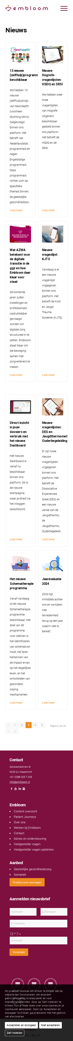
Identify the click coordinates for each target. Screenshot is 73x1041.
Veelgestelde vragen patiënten (34, 849)
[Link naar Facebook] (12, 789)
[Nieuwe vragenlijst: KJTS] (52, 234)
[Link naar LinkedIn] (20, 789)
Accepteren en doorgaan (21, 1025)
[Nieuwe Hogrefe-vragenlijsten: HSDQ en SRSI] (52, 54)
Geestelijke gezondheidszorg (32, 869)
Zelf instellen (14, 1032)
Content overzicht (25, 811)
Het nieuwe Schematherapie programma (21, 583)
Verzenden (19, 952)
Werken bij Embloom (27, 828)
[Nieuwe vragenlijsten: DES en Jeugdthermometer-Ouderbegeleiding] (52, 406)
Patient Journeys (25, 817)
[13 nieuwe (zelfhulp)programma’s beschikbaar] (20, 54)
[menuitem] (62, 8)
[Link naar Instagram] (24, 789)
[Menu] (62, 8)
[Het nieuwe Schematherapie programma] (20, 563)
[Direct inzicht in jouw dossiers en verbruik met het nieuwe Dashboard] (20, 406)
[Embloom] (30, 8)
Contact (19, 833)
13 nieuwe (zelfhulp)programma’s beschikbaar (26, 75)
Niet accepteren (50, 1025)
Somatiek (20, 874)
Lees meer (16, 210)
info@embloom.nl (20, 781)
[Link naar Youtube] (16, 789)
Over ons (20, 822)
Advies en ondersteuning (30, 838)
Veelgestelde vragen (27, 844)
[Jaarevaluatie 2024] (52, 563)
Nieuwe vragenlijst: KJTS (50, 254)
